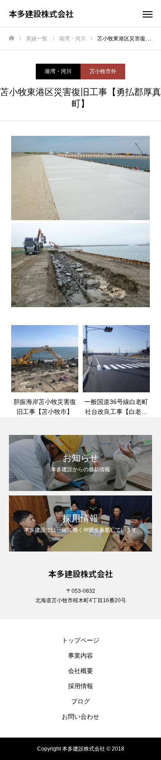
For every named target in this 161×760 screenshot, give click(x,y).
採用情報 (80, 686)
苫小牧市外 (102, 71)
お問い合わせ (80, 716)
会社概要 (80, 670)
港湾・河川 (58, 71)
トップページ (80, 640)
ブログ (80, 701)
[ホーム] (11, 38)
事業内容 (80, 655)
